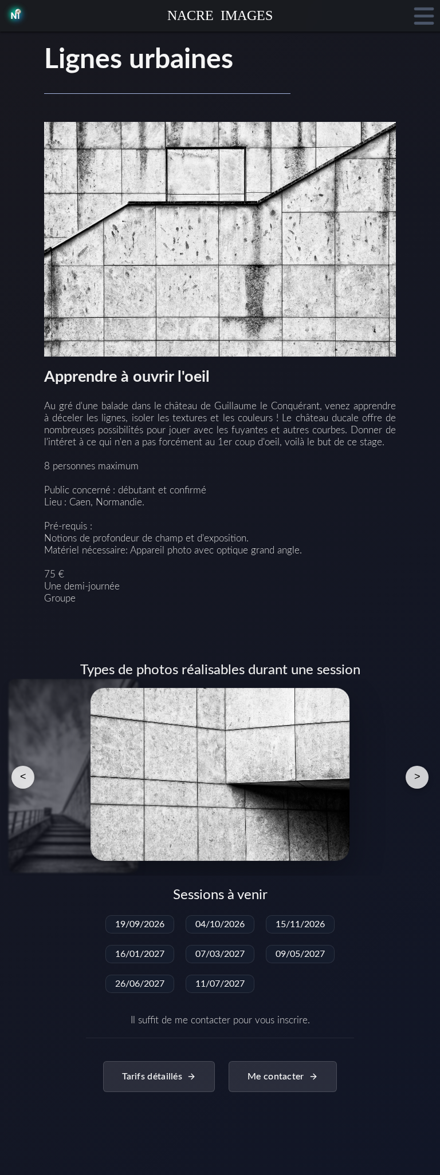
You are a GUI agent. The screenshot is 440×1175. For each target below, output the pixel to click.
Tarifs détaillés (152, 1076)
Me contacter (275, 1076)
